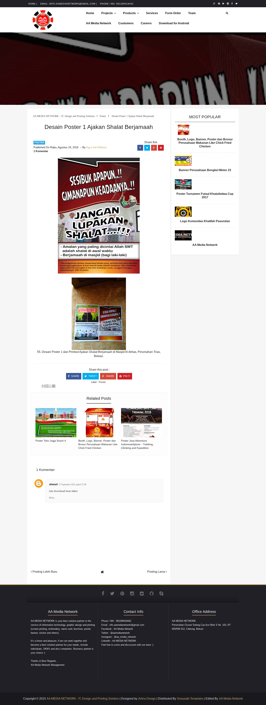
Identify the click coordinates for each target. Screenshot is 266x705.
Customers (126, 23)
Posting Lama (156, 571)
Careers (146, 23)
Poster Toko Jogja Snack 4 (50, 440)
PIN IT (126, 376)
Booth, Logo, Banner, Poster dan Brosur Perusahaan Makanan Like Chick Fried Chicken (97, 444)
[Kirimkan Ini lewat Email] (43, 386)
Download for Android (174, 23)
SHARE (74, 376)
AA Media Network (98, 23)
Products (129, 13)
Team (192, 13)
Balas (51, 497)
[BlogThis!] (47, 386)
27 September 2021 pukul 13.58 (72, 484)
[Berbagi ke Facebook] (54, 386)
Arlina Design (147, 698)
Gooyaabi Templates (190, 698)
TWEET (92, 376)
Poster (39, 142)
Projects (107, 13)
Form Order (173, 13)
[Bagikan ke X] (50, 386)
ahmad (53, 484)
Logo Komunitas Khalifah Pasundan (205, 221)
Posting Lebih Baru (44, 571)
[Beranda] (102, 572)
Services (152, 13)
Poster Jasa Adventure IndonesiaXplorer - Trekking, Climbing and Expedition (137, 444)
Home (90, 13)
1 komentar (40, 151)
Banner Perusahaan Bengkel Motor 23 (205, 170)
